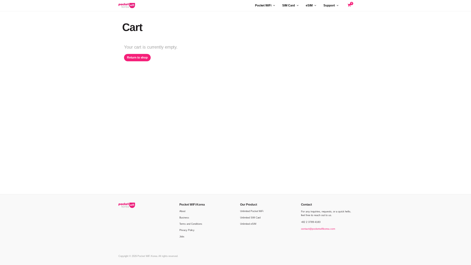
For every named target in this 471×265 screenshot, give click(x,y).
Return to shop (137, 57)
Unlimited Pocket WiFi (251, 211)
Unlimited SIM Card (250, 217)
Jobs (182, 236)
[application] (273, 5)
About (182, 211)
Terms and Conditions (190, 223)
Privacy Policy (187, 230)
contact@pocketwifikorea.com (318, 228)
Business (184, 217)
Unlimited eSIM (248, 223)
